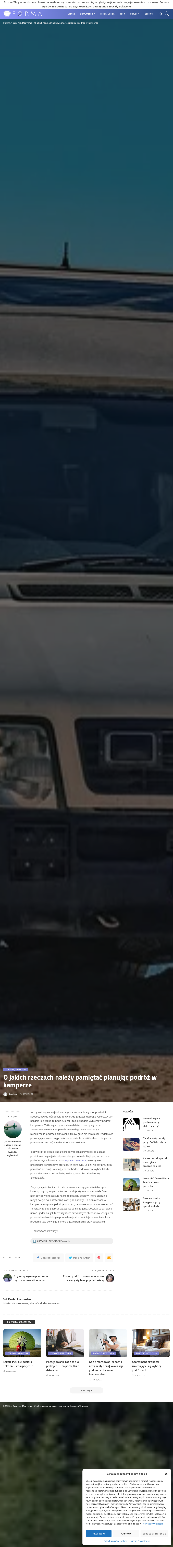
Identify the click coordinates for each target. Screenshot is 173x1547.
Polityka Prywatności (139, 1540)
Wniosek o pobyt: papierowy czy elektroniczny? (152, 1122)
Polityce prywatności (152, 1523)
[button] (166, 1473)
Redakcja (13, 1094)
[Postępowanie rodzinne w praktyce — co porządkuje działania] (65, 1343)
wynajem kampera (75, 1160)
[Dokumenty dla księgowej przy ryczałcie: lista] (131, 1204)
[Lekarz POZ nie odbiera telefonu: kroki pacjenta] (131, 1184)
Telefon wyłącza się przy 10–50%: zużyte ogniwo (154, 1142)
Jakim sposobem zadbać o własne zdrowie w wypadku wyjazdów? (12, 1148)
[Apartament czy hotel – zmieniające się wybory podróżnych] (151, 1343)
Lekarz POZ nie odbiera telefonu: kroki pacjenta (156, 1182)
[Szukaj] (167, 14)
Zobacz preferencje (154, 1533)
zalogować (22, 1303)
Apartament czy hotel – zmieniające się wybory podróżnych (147, 1366)
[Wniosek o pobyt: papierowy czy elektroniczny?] (131, 1124)
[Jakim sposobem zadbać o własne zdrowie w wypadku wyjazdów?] (13, 1129)
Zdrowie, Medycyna (15, 1069)
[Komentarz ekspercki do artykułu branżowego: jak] (131, 1164)
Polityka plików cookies (115, 1540)
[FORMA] (23, 14)
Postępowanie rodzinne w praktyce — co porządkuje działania (62, 1366)
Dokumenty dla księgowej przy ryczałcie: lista (151, 1202)
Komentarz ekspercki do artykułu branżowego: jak (155, 1162)
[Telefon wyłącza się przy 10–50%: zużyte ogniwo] (131, 1144)
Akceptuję (99, 1533)
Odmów (126, 1533)
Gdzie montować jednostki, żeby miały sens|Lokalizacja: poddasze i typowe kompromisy (106, 1368)
